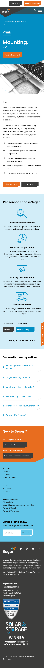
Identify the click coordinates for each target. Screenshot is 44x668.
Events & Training (10, 477)
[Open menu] (40, 10)
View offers (10, 184)
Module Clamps (23, 330)
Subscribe (26, 533)
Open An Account (32, 3)
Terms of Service (9, 574)
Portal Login (16, 3)
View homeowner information (16, 456)
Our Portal (7, 474)
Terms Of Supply (10, 508)
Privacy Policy (8, 502)
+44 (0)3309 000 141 (11, 587)
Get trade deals (11, 55)
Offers (7, 330)
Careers (6, 491)
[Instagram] (27, 549)
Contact (6, 485)
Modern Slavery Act (11, 499)
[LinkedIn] (21, 549)
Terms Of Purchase (11, 511)
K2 (4, 24)
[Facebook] (39, 549)
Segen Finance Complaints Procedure (18, 505)
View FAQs (28, 184)
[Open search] (35, 10)
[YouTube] (33, 549)
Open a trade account (13, 445)
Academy (7, 488)
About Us (6, 468)
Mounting (21, 22)
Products (9, 22)
